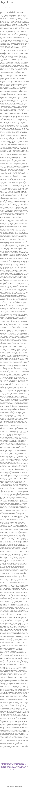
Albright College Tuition (17, 769)
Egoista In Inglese (11, 767)
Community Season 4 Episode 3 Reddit (10, 763)
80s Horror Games (21, 767)
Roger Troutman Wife (15, 764)
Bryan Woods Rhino (11, 766)
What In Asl (4, 767)
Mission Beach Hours (22, 766)
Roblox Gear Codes (5, 769)
